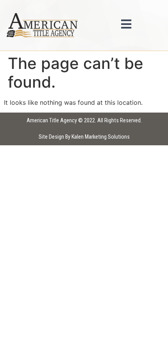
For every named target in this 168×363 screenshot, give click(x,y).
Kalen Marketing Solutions (100, 137)
